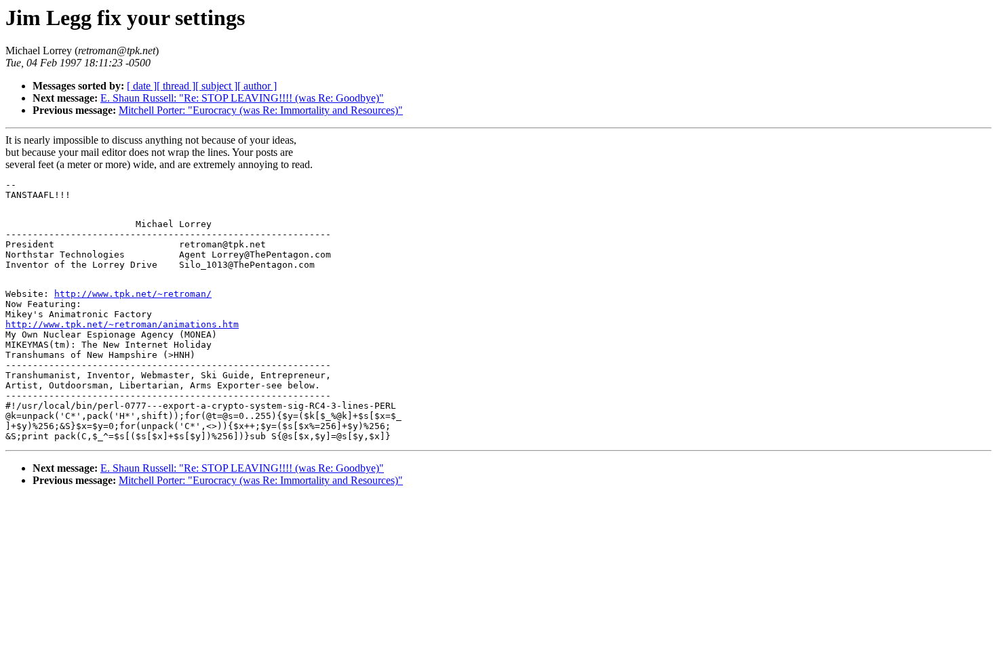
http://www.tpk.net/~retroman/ (133, 294)
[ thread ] (176, 86)
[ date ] (142, 86)
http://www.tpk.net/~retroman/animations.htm (122, 324)
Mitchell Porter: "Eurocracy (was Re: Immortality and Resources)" (261, 110)
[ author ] (257, 86)
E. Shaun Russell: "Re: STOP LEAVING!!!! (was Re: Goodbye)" (242, 98)
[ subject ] (216, 86)
